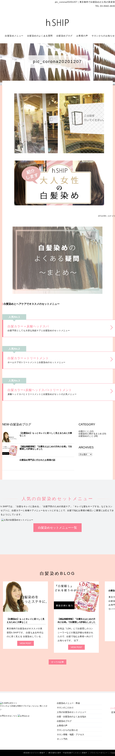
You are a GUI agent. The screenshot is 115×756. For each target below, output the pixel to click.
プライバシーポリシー (99, 753)
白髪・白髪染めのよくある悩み (71, 716)
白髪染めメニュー (14, 36)
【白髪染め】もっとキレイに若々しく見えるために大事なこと (46, 434)
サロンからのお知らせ (67, 730)
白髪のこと (84, 431)
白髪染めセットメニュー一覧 (57, 527)
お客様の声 (82, 36)
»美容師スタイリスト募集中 (34, 753)
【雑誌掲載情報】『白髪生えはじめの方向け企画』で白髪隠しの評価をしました (46, 447)
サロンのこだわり (65, 707)
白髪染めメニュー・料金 (68, 703)
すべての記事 (57, 662)
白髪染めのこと (86, 436)
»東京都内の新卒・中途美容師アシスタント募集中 (68, 753)
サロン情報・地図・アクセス (70, 734)
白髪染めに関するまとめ (90, 433)
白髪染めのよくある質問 (40, 36)
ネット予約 (62, 739)
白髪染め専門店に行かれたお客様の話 (37, 460)
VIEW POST (25, 643)
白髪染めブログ (64, 36)
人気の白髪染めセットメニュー (71, 712)
